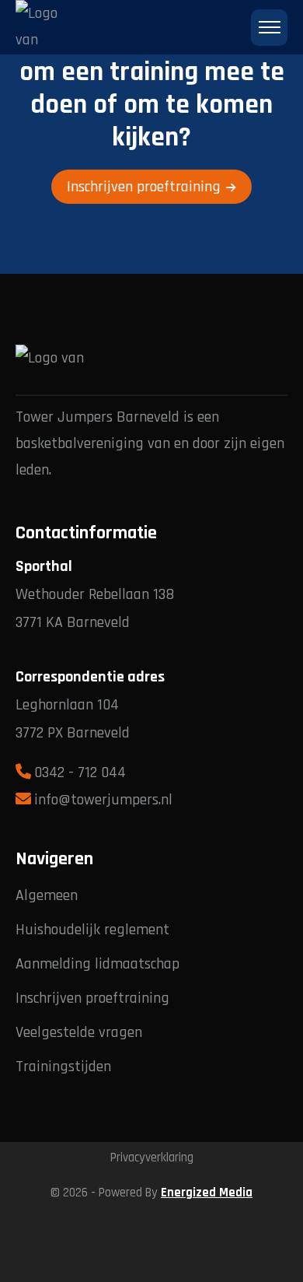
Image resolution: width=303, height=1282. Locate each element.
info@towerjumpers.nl (103, 800)
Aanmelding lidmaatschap (97, 964)
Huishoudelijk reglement (92, 929)
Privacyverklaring (151, 1158)
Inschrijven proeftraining (144, 187)
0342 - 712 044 (80, 772)
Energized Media (206, 1193)
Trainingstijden (63, 1066)
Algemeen (47, 895)
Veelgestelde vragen (79, 1032)
